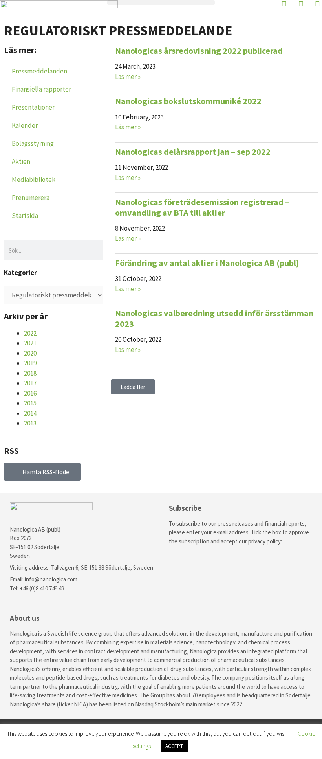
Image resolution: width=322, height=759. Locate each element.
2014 (30, 413)
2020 (30, 353)
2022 (30, 333)
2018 (30, 373)
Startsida (25, 215)
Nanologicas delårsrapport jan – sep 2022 (193, 151)
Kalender (25, 125)
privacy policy (264, 541)
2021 (30, 343)
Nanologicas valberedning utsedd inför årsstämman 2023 (214, 318)
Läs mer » (128, 76)
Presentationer (33, 107)
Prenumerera (30, 197)
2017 (30, 383)
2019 (30, 363)
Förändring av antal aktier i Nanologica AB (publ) (207, 262)
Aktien (21, 161)
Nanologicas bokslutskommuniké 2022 (188, 100)
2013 (30, 423)
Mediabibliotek (33, 179)
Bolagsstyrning (33, 143)
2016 (30, 393)
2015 (30, 403)
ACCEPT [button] (174, 746)
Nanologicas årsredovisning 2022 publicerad (199, 50)
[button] (160, 2)
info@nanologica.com (51, 579)
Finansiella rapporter (41, 89)
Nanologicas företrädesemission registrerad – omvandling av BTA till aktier (202, 207)
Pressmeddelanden (39, 71)
